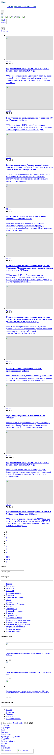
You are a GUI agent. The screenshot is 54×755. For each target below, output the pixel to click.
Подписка (5, 739)
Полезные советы (13, 593)
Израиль (9, 613)
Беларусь (10, 588)
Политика (10, 586)
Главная (4, 31)
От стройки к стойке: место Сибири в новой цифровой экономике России (26, 217)
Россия (9, 606)
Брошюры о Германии (15, 604)
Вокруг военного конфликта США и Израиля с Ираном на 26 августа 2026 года (27, 463)
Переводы (5, 748)
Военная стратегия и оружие (18, 620)
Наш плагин (6, 734)
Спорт (8, 600)
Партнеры (5, 727)
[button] (3, 15)
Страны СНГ (11, 609)
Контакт (4, 732)
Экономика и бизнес (15, 597)
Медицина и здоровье (15, 627)
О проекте (5, 725)
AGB (3, 730)
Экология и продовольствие (18, 624)
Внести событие (8, 741)
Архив (9, 602)
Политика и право (14, 618)
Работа (4, 743)
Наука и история (13, 631)
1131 (8, 559)
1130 (8, 557)
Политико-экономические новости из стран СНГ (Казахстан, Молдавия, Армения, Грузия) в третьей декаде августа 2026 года (29, 268)
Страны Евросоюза (14, 611)
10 (7, 552)
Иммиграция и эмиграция (17, 622)
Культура (10, 595)
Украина (9, 584)
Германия (10, 591)
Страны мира (11, 615)
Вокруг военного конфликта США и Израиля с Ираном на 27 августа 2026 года (27, 69)
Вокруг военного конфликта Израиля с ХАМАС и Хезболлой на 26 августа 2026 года (28, 513)
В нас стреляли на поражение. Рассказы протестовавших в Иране (24, 370)
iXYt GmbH (17, 723)
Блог (3, 745)
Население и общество (15, 629)
